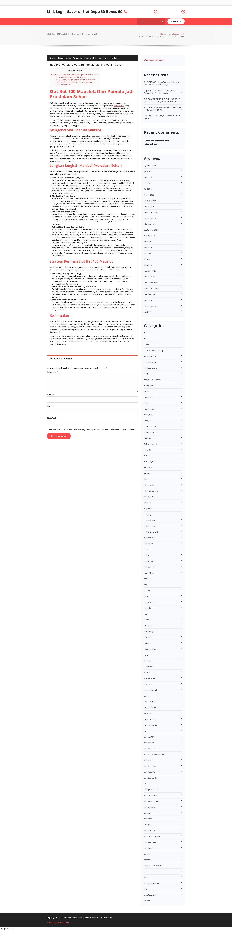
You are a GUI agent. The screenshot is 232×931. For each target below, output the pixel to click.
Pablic (146, 596)
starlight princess (151, 883)
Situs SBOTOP (150, 719)
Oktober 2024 (150, 294)
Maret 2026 (149, 195)
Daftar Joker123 (151, 444)
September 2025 (151, 230)
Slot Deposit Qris (151, 778)
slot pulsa (148, 818)
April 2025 (148, 259)
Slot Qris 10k (149, 830)
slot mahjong (149, 807)
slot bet (89, 58)
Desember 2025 (151, 212)
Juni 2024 (148, 300)
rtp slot (147, 655)
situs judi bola (150, 707)
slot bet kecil (116, 58)
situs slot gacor (150, 725)
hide (79, 71)
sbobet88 (148, 666)
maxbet (147, 555)
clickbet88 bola (150, 426)
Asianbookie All (150, 356)
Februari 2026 (150, 200)
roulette (147, 643)
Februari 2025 (150, 271)
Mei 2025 (148, 253)
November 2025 (151, 218)
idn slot (147, 473)
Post (146, 614)
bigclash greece (150, 368)
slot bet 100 (96, 58)
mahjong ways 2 (151, 532)
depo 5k (147, 450)
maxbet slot (149, 561)
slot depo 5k (149, 772)
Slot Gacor (148, 783)
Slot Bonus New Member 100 (156, 754)
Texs (146, 889)
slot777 (147, 854)
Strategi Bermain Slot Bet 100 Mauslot (74, 82)
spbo (146, 877)
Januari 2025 (149, 276)
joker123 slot (149, 496)
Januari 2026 (149, 206)
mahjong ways (150, 526)
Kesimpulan (63, 84)
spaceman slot (150, 871)
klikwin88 (148, 508)
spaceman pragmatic (153, 865)
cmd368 (147, 438)
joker (146, 479)
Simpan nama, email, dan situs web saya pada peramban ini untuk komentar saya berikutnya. (92, 430)
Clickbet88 (148, 420)
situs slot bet (80, 58)
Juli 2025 (147, 241)
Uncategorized (175, 34)
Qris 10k (147, 625)
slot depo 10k (150, 766)
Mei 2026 (148, 183)
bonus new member (152, 379)
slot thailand (149, 848)
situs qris (148, 713)
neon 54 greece (150, 573)
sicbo (146, 696)
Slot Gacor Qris (150, 795)
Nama (50, 394)
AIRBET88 (148, 344)
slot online (148, 813)
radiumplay (148, 631)
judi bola (147, 502)
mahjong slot (149, 520)
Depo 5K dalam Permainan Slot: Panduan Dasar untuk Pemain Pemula (161, 91)
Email (50, 406)
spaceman (148, 859)
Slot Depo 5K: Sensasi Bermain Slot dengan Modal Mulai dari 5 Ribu (162, 108)
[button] (162, 21)
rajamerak (148, 637)
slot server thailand (152, 836)
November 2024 (151, 288)
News (146, 584)
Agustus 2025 (150, 236)
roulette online (150, 649)
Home (163, 34)
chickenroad (149, 409)
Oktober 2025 (150, 224)
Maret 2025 (149, 265)
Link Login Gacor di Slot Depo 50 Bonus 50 (84, 11)
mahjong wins (150, 537)
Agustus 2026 (150, 165)
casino (146, 391)
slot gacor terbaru (152, 801)
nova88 (147, 590)
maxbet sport (150, 567)
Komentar (52, 372)
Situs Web (52, 418)
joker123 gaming (151, 491)
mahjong (147, 514)
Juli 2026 (147, 171)
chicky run (148, 415)
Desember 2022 (151, 306)
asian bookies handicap (153, 350)
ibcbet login (149, 461)
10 (145, 338)
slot (145, 731)
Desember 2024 (151, 282)
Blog (146, 374)
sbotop (147, 672)
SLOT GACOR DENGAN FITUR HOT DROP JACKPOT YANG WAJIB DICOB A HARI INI (162, 100)
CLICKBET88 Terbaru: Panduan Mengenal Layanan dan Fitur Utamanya (161, 83)
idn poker (148, 467)
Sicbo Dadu (148, 701)
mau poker (148, 543)
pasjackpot (148, 608)
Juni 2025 (148, 247)
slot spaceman (150, 842)
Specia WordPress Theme (58, 922)
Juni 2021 (148, 312)
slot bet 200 (106, 58)
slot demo (148, 760)
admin (53, 58)
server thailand (150, 690)
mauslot (147, 549)
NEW (146, 578)
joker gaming (149, 485)
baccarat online (150, 362)
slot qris (147, 824)
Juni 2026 (148, 177)
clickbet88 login (150, 432)
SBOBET (147, 660)
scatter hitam (149, 678)
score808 (148, 684)
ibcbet (146, 455)
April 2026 (148, 189)
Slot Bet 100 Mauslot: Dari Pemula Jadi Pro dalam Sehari (75, 75)
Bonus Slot (148, 385)
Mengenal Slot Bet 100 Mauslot (71, 77)
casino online (149, 397)
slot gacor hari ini (151, 789)
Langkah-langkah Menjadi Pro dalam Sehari (76, 80)
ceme (146, 403)
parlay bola (148, 602)
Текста (147, 900)
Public (146, 619)
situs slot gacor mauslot (154, 60)
